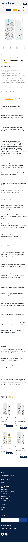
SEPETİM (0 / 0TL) (23, 10)
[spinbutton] (5, 87)
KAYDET (23, 520)
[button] (10, 86)
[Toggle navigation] (25, 4)
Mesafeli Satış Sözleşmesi (8, 491)
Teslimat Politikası (6, 500)
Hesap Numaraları (6, 496)
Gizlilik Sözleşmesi (6, 495)
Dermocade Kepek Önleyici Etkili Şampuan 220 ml (6, 419)
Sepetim (4, 511)
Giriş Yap (4, 509)
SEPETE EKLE (19, 87)
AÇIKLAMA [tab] (9, 98)
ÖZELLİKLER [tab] (18, 98)
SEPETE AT (9, 426)
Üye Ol (3, 507)
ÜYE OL (14, 10)
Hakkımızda (4, 489)
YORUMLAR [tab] (14, 102)
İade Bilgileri (5, 498)
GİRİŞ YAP (9, 10)
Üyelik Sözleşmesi (6, 493)
